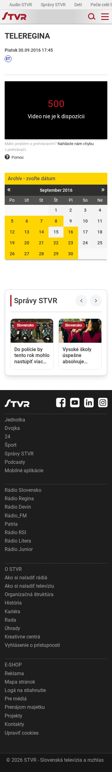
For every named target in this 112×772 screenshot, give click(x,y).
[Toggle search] (91, 17)
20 (26, 242)
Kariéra (12, 611)
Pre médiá (16, 699)
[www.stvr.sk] (17, 403)
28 (41, 253)
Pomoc (18, 157)
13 (26, 231)
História (13, 603)
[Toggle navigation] (105, 17)
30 (70, 253)
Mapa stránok (20, 682)
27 (26, 253)
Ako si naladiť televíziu (29, 586)
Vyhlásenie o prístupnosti (32, 645)
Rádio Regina (19, 498)
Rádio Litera (18, 541)
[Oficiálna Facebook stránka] (61, 402)
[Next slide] (96, 301)
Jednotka (15, 420)
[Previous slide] (81, 301)
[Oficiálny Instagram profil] (103, 402)
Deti (78, 4)
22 (56, 242)
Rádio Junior (19, 549)
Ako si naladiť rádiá (26, 578)
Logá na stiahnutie (25, 690)
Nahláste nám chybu (76, 143)
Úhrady (12, 628)
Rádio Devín (18, 507)
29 (56, 253)
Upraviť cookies (22, 733)
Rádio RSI (15, 532)
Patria (11, 524)
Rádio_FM (16, 516)
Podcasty (15, 462)
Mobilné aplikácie (24, 470)
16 (70, 231)
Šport (10, 445)
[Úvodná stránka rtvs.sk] (14, 16)
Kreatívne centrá (22, 637)
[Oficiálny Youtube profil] (75, 402)
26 (12, 253)
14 (41, 231)
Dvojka (12, 428)
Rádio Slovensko (23, 490)
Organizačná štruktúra (29, 594)
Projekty (13, 716)
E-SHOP (13, 665)
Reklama (14, 673)
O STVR (13, 569)
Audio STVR (21, 4)
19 (12, 242)
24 (7, 437)
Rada (10, 620)
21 (41, 242)
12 (12, 231)
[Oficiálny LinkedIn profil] (89, 402)
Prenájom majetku (25, 707)
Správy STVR (54, 4)
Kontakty (14, 724)
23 (70, 242)
